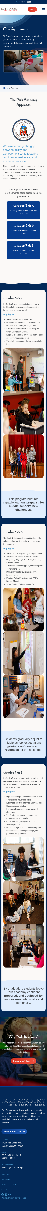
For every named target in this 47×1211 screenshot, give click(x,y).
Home (6, 88)
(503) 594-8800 (25, 2)
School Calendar (8, 1185)
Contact (4, 1190)
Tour (31, 9)
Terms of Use (20, 1198)
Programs (5, 1174)
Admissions (6, 1180)
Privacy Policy (7, 1198)
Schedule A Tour (21, 1061)
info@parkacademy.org (11, 1155)
